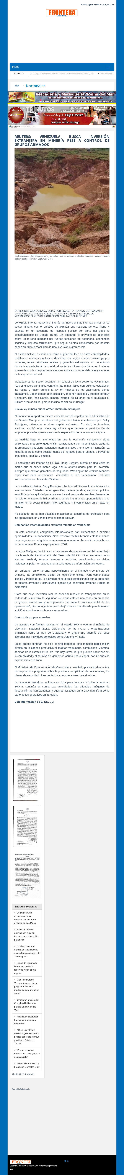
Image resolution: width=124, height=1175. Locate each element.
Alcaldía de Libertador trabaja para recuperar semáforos (26, 1020)
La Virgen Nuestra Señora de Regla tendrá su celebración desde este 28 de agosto (41, 74)
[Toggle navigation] (108, 67)
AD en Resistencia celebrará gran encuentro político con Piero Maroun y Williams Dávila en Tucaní (26, 1037)
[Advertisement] (62, 40)
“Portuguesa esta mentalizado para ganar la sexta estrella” (27, 1053)
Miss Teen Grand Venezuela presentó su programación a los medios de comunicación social (26, 986)
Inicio (15, 67)
